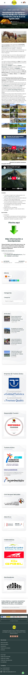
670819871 (9, 256)
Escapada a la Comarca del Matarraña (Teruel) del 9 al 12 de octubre (17, 330)
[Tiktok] (17, 636)
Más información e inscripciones (14, 240)
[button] (5, 3)
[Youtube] (15, 636)
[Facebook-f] (11, 636)
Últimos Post (14, 24)
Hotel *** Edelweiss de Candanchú (12, 196)
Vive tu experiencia (10, 469)
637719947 (15, 256)
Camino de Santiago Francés (15, 89)
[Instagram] (13, 636)
